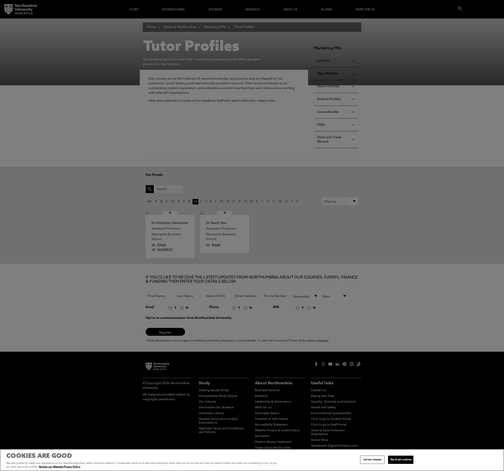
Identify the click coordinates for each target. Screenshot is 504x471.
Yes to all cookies (400, 459)
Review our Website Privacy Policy (59, 467)
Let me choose (372, 459)
